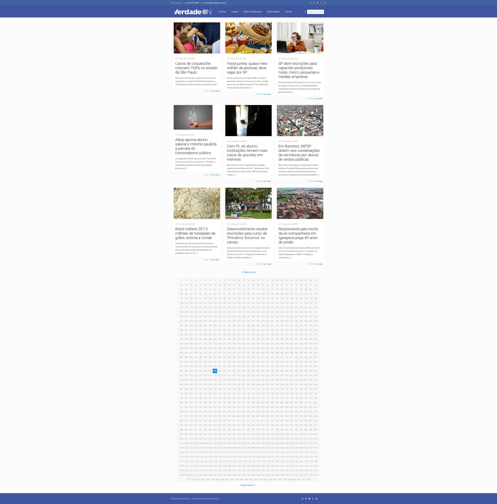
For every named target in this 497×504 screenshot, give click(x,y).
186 (234, 307)
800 (258, 403)
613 (195, 375)
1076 (191, 448)
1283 (217, 480)
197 (286, 307)
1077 (196, 448)
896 (301, 416)
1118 (253, 452)
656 (262, 380)
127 (229, 298)
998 (234, 434)
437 (186, 348)
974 (258, 430)
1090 (258, 448)
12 (234, 280)
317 (306, 326)
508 (248, 357)
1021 (205, 439)
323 (195, 330)
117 (181, 298)
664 (301, 380)
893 (286, 416)
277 (253, 321)
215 (234, 312)
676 (219, 384)
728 (191, 393)
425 (267, 344)
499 (205, 357)
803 (272, 403)
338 (267, 330)
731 (205, 393)
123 (210, 298)
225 (282, 312)
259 (306, 317)
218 (248, 312)
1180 (272, 461)
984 (306, 430)
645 (210, 380)
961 (195, 430)
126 (224, 298)
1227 (220, 470)
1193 (196, 466)
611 (186, 375)
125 (219, 298)
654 (253, 380)
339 (272, 330)
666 (310, 380)
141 (296, 298)
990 (195, 434)
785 (186, 403)
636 (306, 375)
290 (315, 321)
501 (215, 357)
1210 (277, 466)
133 (258, 298)
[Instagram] (324, 3)
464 (315, 348)
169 (291, 303)
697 (181, 389)
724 (310, 389)
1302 (308, 480)
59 (181, 289)
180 (205, 307)
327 (215, 330)
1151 (272, 457)
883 (238, 416)
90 (191, 294)
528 (205, 362)
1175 (248, 461)
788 (200, 403)
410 (195, 344)
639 (181, 380)
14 (244, 280)
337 (262, 330)
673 (205, 384)
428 (282, 344)
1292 (260, 480)
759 (200, 398)
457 (282, 348)
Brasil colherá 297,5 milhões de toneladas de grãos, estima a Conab (195, 233)
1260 (239, 475)
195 (277, 307)
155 (224, 303)
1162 (186, 461)
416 (224, 344)
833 (277, 407)
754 (315, 393)
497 (195, 357)
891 (277, 416)
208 (200, 312)
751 (301, 393)
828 (253, 407)
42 (239, 285)
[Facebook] (314, 3)
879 (219, 416)
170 (296, 303)
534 (234, 362)
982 (296, 430)
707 (229, 389)
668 (181, 384)
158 (238, 303)
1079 (205, 448)
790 (210, 403)
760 (205, 398)
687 (272, 384)
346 (306, 330)
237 (200, 317)
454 (267, 348)
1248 (181, 475)
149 (195, 303)
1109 (210, 452)
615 (205, 375)
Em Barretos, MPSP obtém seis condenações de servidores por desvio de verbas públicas (299, 153)
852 (229, 412)
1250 (191, 475)
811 (310, 403)
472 (215, 353)
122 (205, 298)
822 (224, 407)
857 (253, 412)
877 (210, 416)
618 (219, 375)
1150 (268, 457)
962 (200, 430)
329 (224, 330)
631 (282, 375)
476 (234, 353)
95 (215, 294)
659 (277, 380)
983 (301, 430)
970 (238, 430)
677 (224, 384)
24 (292, 280)
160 (248, 303)
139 (286, 298)
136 (272, 298)
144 (310, 298)
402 (296, 339)
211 (215, 312)
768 (243, 398)
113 (301, 294)
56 (306, 285)
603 (286, 371)
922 (286, 421)
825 (238, 407)
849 (215, 412)
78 (272, 289)
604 (291, 371)
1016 (181, 439)
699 (191, 389)
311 (277, 326)
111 (291, 294)
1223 (201, 470)
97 (225, 294)
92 (201, 294)
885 (248, 416)
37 (215, 285)
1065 (277, 443)
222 (267, 312)
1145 (244, 457)
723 (306, 389)
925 (301, 421)
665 (306, 380)
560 (219, 366)
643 (200, 380)
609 (315, 371)
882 (234, 416)
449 (243, 348)
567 (253, 366)
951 (286, 425)
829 (258, 407)
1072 (311, 443)
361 (238, 335)
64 (205, 289)
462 (306, 348)
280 (267, 321)
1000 (244, 434)
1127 (296, 452)
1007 (277, 434)
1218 (315, 466)
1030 (248, 439)
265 (195, 321)
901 (186, 421)
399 (282, 339)
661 (286, 380)
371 (286, 335)
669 (186, 384)
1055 (229, 443)
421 (248, 344)
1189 (315, 461)
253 (277, 317)
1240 (282, 470)
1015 (315, 434)
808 (296, 403)
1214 (296, 466)
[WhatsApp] (310, 3)
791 (215, 403)
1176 (253, 461)
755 (181, 398)
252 (272, 317)
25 (296, 280)
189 (248, 307)
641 (191, 380)
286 (296, 321)
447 (234, 348)
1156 (296, 457)
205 (186, 312)
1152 (277, 457)
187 (238, 307)
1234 (253, 470)
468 (195, 353)
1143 (234, 457)
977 (272, 430)
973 (253, 430)
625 (253, 375)
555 (195, 366)
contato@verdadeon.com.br (215, 3)
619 (224, 375)
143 (306, 298)
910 (229, 421)
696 (315, 384)
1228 (224, 470)
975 (262, 430)
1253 (205, 475)
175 (181, 307)
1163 (191, 461)
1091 (263, 448)
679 (234, 384)
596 (253, 371)
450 (248, 348)
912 (238, 421)
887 (258, 416)
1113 (229, 452)
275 (243, 321)
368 (272, 335)
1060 (253, 443)
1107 (201, 452)
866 (296, 412)
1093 (272, 448)
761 (210, 398)
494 (181, 357)
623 (243, 375)
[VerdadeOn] (193, 11)
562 (229, 366)
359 (229, 335)
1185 (296, 461)
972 (248, 430)
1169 (220, 461)
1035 (272, 439)
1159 (311, 457)
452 (258, 348)
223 (272, 312)
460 (296, 348)
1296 (279, 480)
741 (253, 393)
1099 (301, 448)
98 (229, 294)
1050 (205, 443)
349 (181, 335)
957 (315, 425)
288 (306, 321)
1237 (268, 470)
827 (248, 407)
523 (181, 362)
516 (286, 357)
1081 (215, 448)
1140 (220, 457)
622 (238, 375)
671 (195, 384)
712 (253, 389)
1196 (210, 466)
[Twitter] (317, 3)
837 (296, 407)
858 (258, 412)
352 (195, 335)
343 (291, 330)
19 (268, 280)
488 (291, 353)
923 (291, 421)
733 (215, 393)
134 (262, 298)
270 (219, 321)
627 (262, 375)
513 (272, 357)
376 (310, 335)
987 (181, 434)
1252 (201, 475)
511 (262, 357)
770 (253, 398)
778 (291, 398)
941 (238, 425)
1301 (303, 480)
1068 (292, 443)
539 (258, 362)
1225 (210, 470)
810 (306, 403)
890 (272, 416)
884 (243, 416)
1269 (282, 475)
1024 (220, 439)
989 (191, 434)
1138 (210, 457)
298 (215, 326)
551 (315, 362)
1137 (205, 457)
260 (310, 317)
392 (248, 339)
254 (282, 317)
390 (238, 339)
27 (306, 280)
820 (215, 407)
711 (248, 389)
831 (267, 407)
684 (258, 384)
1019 (196, 439)
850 (219, 412)
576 (296, 366)
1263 (253, 475)
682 (248, 384)
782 (310, 398)
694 (306, 384)
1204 (248, 466)
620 (229, 375)
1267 (272, 475)
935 (210, 425)
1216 (306, 466)
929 (181, 425)
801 (262, 403)
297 (210, 326)
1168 (215, 461)
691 (291, 384)
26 (301, 280)
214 (229, 312)
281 (272, 321)
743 (262, 393)
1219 (181, 470)
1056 (234, 443)
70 (234, 289)
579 (310, 366)
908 (219, 421)
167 (282, 303)
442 (210, 348)
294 (195, 326)
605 (296, 371)
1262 (248, 475)
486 (282, 353)
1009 (287, 434)
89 (186, 294)
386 (219, 339)
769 (248, 398)
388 (229, 339)
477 (238, 353)
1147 (253, 457)
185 (229, 307)
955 (306, 425)
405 (310, 339)
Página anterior (249, 272)
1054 (224, 443)
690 (286, 384)
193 (267, 307)
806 (286, 403)
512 (267, 357)
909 (224, 421)
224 (277, 312)
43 (244, 285)
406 (315, 339)
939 (229, 425)
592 (234, 371)
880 (224, 416)
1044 (315, 439)
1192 (191, 466)
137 (277, 298)
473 (219, 353)
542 (272, 362)
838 (301, 407)
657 (267, 380)
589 (219, 371)
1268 (277, 475)
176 (186, 307)
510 (258, 357)
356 (215, 335)
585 (200, 371)
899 (315, 416)
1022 (210, 439)
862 (277, 412)
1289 (246, 480)
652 (243, 380)
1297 (284, 480)
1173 (239, 461)
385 (215, 339)
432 (301, 344)
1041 (301, 439)
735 (224, 393)
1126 (292, 452)
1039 (292, 439)
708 (234, 389)
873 (191, 416)
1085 (234, 448)
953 (296, 425)
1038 (287, 439)
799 (253, 403)
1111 (220, 452)
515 (282, 357)
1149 (263, 457)
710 (243, 389)
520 (306, 357)
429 (286, 344)
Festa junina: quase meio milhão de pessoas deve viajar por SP (247, 68)
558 (210, 366)
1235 (258, 470)
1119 (258, 452)
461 (301, 348)
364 (253, 335)
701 (200, 389)
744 (267, 393)
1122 (272, 452)
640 (186, 380)
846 (200, 412)
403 (301, 339)
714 (262, 389)
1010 (292, 434)
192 (262, 307)
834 (282, 407)
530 (215, 362)
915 (253, 421)
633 (291, 375)
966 (219, 430)
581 (181, 371)
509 (253, 357)
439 (195, 348)
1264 (258, 475)
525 (191, 362)
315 (296, 326)
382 (200, 339)
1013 (306, 434)
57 (311, 285)
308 (262, 326)
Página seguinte (247, 485)
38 (220, 285)
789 (205, 403)
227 (291, 312)
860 (267, 412)
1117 (248, 452)
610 (181, 375)
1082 (220, 448)
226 (286, 312)
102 (248, 294)
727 (186, 393)
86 (311, 289)
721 (296, 389)
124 (215, 298)
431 (296, 344)
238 (205, 317)
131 (248, 298)
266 (200, 321)
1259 (234, 475)
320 (181, 330)
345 (301, 330)
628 (267, 375)
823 (229, 407)
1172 (234, 461)
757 (191, 398)
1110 (215, 452)
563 (234, 366)
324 (200, 330)
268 (210, 321)
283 (282, 321)
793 (224, 403)
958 (181, 430)
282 (277, 321)
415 (219, 344)
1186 (301, 461)
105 (262, 294)
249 (258, 317)
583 (191, 371)
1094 (277, 448)
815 (191, 407)
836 (291, 407)
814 (186, 407)
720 (291, 389)
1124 (282, 452)
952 (291, 425)
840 (310, 407)
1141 (224, 457)
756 (186, 398)
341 (282, 330)
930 (186, 425)
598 (262, 371)
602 (282, 371)
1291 (256, 480)
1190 (181, 466)
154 (219, 303)
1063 (268, 443)
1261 (244, 475)
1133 (186, 457)
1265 (263, 475)
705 (219, 389)
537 (248, 362)
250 (262, 317)
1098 (296, 448)
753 (310, 393)
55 (301, 285)
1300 (299, 480)
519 (301, 357)
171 (301, 303)
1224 (205, 470)
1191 (186, 466)
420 (243, 344)
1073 (315, 443)
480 (253, 353)
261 (315, 317)
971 (243, 430)
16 (253, 280)
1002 (253, 434)
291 (181, 326)
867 (301, 412)
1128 (301, 452)
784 (181, 403)
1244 (301, 470)
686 (267, 384)
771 (258, 398)
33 (196, 285)
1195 (205, 466)
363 (248, 335)
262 (181, 321)
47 (263, 285)
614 (200, 375)
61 (191, 289)
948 (272, 425)
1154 (287, 457)
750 (296, 393)
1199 (224, 466)
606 (301, 371)
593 (238, 371)
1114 (234, 452)
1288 (241, 480)
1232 (244, 470)
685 (262, 384)
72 (244, 289)
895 (296, 416)
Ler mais (215, 91)
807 (291, 403)
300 (224, 326)
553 (186, 366)
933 (200, 425)
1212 (287, 466)
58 (316, 285)
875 (200, 416)
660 (282, 380)
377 (315, 335)
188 (243, 307)
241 (219, 317)
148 (191, 303)
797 (243, 403)
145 (315, 298)
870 (315, 412)
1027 (234, 439)
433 (306, 344)
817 (200, 407)
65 (210, 289)
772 (262, 398)
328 (219, 330)
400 (286, 339)
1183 (287, 461)
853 (234, 412)
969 (234, 430)
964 (210, 430)
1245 (306, 470)
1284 (222, 480)
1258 (229, 475)
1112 (224, 452)
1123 (277, 452)
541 (267, 362)
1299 (294, 480)
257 (296, 317)
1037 (282, 439)
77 (268, 289)
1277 (189, 480)
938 (224, 425)
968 (229, 430)
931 (191, 425)
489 (296, 353)
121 (200, 298)
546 (291, 362)
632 (286, 375)
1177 (258, 461)
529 (210, 362)
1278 (193, 480)
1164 (196, 461)
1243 (296, 470)
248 (253, 317)
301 (229, 326)
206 (191, 312)
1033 (263, 439)
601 (277, 371)
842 (181, 412)
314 (291, 326)
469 (200, 353)
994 (215, 434)
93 (205, 294)
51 (282, 285)
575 (291, 366)
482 (262, 353)
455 (272, 348)
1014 (311, 434)
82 (292, 289)
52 (287, 285)
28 (311, 280)
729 (195, 393)
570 (267, 366)
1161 (181, 461)
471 (210, 353)
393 (253, 339)
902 (191, 421)
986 (315, 430)
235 (191, 317)
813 (181, 407)
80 (282, 289)
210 (210, 312)
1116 (244, 452)
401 (291, 339)
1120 (263, 452)
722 (301, 389)
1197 (215, 466)
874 (195, 416)
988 (186, 434)
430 (291, 344)
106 (267, 294)
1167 (210, 461)
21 (277, 280)
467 (191, 353)
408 (186, 344)
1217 (311, 466)
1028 (239, 439)
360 (234, 335)
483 (267, 353)
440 (200, 348)
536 (243, 362)
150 (200, 303)
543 (277, 362)
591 (229, 371)
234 (186, 317)
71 (239, 289)
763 (219, 398)
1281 (208, 480)
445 (224, 348)
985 (310, 430)
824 (234, 407)
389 (234, 339)
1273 (301, 475)
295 (200, 326)
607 (306, 371)
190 (253, 307)
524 (186, 362)
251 (267, 317)
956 (310, 425)
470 (205, 353)
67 (220, 289)
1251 (196, 475)
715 (267, 389)
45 (253, 285)
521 (310, 357)
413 (210, 344)
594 (243, 371)
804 (277, 403)
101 (243, 294)
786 (191, 403)
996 (224, 434)
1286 (232, 480)
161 (253, 303)
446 (229, 348)
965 (215, 430)
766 (234, 398)
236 (195, 317)
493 (315, 353)
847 (205, 412)
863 (282, 412)
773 (267, 398)
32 (191, 285)
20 (272, 280)
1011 (296, 434)
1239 (277, 470)
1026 (229, 439)
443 (215, 348)
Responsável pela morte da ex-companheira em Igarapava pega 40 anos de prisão (298, 235)
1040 (296, 439)
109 (282, 294)
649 (229, 380)
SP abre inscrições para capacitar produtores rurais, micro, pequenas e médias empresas (298, 70)
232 (315, 312)
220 (258, 312)
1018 (191, 439)
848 (210, 412)
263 (186, 321)
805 (282, 403)
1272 (296, 475)
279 (262, 321)
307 (258, 326)
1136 (201, 457)
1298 (289, 480)
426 (272, 344)
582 (186, 371)
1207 (263, 466)
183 (219, 307)
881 (229, 416)
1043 (311, 439)
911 (234, 421)
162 (258, 303)
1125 (287, 452)
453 (262, 348)
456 (277, 348)
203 (315, 307)
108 (277, 294)
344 (296, 330)
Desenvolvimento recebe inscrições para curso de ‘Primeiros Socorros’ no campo (247, 235)
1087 (244, 448)
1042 (306, 439)
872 (186, 416)
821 (219, 407)
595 (248, 371)
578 (306, 366)
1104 (186, 452)
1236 (263, 470)
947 (267, 425)
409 (191, 344)
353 (200, 335)
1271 (292, 475)
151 (205, 303)
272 (229, 321)
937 (219, 425)
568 (258, 366)
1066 (282, 443)
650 (234, 380)
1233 (248, 470)
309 (267, 326)
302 (234, 326)
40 (229, 285)
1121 (268, 452)
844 (191, 412)
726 (181, 393)
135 (267, 298)
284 (286, 321)
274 (238, 321)
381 (195, 339)
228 (296, 312)
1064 (272, 443)
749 (291, 393)
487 (286, 353)
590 (224, 371)
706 (224, 389)
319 (315, 326)
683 (253, 384)
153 (215, 303)
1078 (201, 448)
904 (200, 421)
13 (239, 280)
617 (215, 375)
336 (258, 330)
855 (243, 412)
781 (306, 398)
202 (310, 307)
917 (262, 421)
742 (258, 393)
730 (200, 393)
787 (195, 403)
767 (238, 398)
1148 (258, 457)
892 (282, 416)
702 (205, 389)
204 (181, 312)
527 (200, 362)
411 (200, 344)
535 (238, 362)
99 (234, 294)
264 (191, 321)
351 (191, 335)
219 (253, 312)
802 (267, 403)
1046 (186, 443)
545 (286, 362)
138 (282, 298)
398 (277, 339)
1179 (268, 461)
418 (234, 344)
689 (282, 384)
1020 (201, 439)
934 (205, 425)
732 (210, 393)
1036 (277, 439)
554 (191, 366)
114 (306, 294)
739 (243, 393)
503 (224, 357)
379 (186, 339)
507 (243, 357)
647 (219, 380)
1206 (258, 466)
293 (191, 326)
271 (224, 321)
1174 (244, 461)
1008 (282, 434)
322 (191, 330)
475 (229, 353)
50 (277, 285)
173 (310, 303)
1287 (236, 480)
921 (282, 421)
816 (195, 407)
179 (200, 307)
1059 (248, 443)
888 (262, 416)
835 (286, 407)
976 (267, 430)
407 (181, 344)
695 (310, 384)
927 (310, 421)
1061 (258, 443)
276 (248, 321)
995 (219, 434)
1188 (311, 461)
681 (243, 384)
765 (229, 398)
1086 (239, 448)
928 (315, 421)
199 (296, 307)
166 (277, 303)
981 (291, 430)
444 (219, 348)
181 (210, 307)
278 (258, 321)
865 (291, 412)
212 (219, 312)
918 (267, 421)
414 (215, 344)
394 (258, 339)
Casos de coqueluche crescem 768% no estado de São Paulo (196, 68)
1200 (229, 466)
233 (181, 317)
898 (310, 416)
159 (243, 303)
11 (229, 280)
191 (258, 307)
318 (310, 326)
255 (286, 317)
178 (195, 307)
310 (272, 326)
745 (272, 393)
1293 (265, 480)
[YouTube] (321, 3)
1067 (287, 443)
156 (229, 303)
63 (201, 289)
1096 (287, 448)
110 (286, 294)
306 (253, 326)
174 (315, 303)
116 (315, 294)
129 (238, 298)
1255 (215, 475)
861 (272, 412)
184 (224, 307)
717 (277, 389)
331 (234, 330)
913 (243, 421)
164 (267, 303)
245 (238, 317)
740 (248, 393)
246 (243, 317)
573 (282, 366)
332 (238, 330)
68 (225, 289)
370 (282, 335)
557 (205, 366)
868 (306, 412)
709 (238, 389)
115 (310, 294)
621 (234, 375)
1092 (268, 448)
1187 (306, 461)
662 (291, 380)
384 (210, 339)
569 (262, 366)
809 (301, 403)
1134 (191, 457)
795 (234, 403)
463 (310, 348)
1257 (224, 475)
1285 (227, 480)
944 (253, 425)
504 (229, 357)
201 (306, 307)
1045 (181, 443)
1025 (224, 439)
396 (267, 339)
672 (200, 384)
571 (272, 366)
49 (272, 285)
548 (301, 362)
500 (210, 357)
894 (291, 416)
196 (282, 307)
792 (219, 403)
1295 (275, 480)
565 (243, 366)
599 (267, 371)
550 (310, 362)
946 (262, 425)
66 (215, 289)
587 (210, 371)
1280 (203, 480)
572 (277, 366)
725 (315, 389)
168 (286, 303)
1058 (244, 443)
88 (181, 294)
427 (277, 344)
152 (210, 303)
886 (253, 416)
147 (186, 303)
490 (301, 353)
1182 (282, 461)
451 (253, 348)
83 (296, 289)
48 (268, 285)
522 (315, 357)
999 (238, 434)
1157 (301, 457)
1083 (224, 448)
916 (258, 421)
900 (181, 421)
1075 (186, 448)
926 (306, 421)
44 (248, 285)
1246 (311, 470)
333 (243, 330)
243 (229, 317)
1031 (253, 439)
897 (306, 416)
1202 (239, 466)
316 (301, 326)
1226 (215, 470)
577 (301, 366)
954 (301, 425)
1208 (268, 466)
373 (296, 335)
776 (282, 398)
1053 (220, 443)
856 (248, 412)
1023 (215, 439)
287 (301, 321)
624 (248, 375)
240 (215, 317)
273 (234, 321)
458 (286, 348)
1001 (248, 434)
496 (191, 357)
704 (215, 389)
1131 (315, 452)
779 (296, 398)
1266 (268, 475)
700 (195, 389)
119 (191, 298)
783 (315, 398)
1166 (205, 461)
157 (234, 303)
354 (205, 335)
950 (282, 425)
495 (186, 357)
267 (205, 321)
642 (195, 380)
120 (195, 298)
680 (238, 384)
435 (315, 344)
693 (301, 384)
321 (186, 330)
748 (286, 393)
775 (277, 398)
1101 (311, 448)
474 (224, 353)
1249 (186, 475)
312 (282, 326)
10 (225, 280)
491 (306, 353)
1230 (234, 470)
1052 (215, 443)
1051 (210, 443)
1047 (191, 443)
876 (205, 416)
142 (301, 298)
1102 (315, 448)
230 (306, 312)
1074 (181, 448)
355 (210, 335)
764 (224, 398)
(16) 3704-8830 (193, 3)
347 (310, 330)
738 (238, 393)
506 (238, 357)
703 (210, 389)
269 (215, 321)
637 (310, 375)
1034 (268, 439)
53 (292, 285)
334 (248, 330)
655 (258, 380)
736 (229, 393)
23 (287, 280)
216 (238, 312)
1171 (229, 461)
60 (186, 289)
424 (262, 344)
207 (195, 312)
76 (263, 289)
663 (296, 380)
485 (277, 353)
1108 (205, 452)
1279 (198, 480)
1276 (315, 475)
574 (286, 366)
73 (248, 289)
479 (248, 353)
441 (205, 348)
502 (219, 357)
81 (287, 289)
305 (248, 326)
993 (210, 434)
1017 (186, 439)
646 (215, 380)
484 (272, 353)
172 (306, 303)
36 (210, 285)
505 (234, 357)
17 (258, 280)
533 (229, 362)
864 (286, 412)
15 (248, 280)
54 (296, 285)
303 (238, 326)
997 (229, 434)
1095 (282, 448)
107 (272, 294)
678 (229, 384)
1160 (315, 457)
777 (286, 398)
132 (253, 298)
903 (195, 421)
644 (205, 380)
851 (224, 412)
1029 (244, 439)
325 (205, 330)
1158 (306, 457)
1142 (229, 457)
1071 (306, 443)
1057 (239, 443)
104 (258, 294)
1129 (306, 452)
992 (205, 434)
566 (248, 366)
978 (277, 430)
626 (258, 375)
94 (210, 294)
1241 (287, 470)
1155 (292, 457)
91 (196, 294)
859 (262, 412)
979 (282, 430)
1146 (248, 457)
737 (234, 393)
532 (224, 362)
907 (215, 421)
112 (296, 294)
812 (315, 403)
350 (186, 335)
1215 (301, 466)
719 (286, 389)
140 (291, 298)
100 (238, 294)
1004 (263, 434)
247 (248, 317)
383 (205, 339)
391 (243, 339)
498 (200, 357)
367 (267, 335)
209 (205, 312)
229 (301, 312)
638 (315, 375)
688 (277, 384)
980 (286, 430)
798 (248, 403)
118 (186, 298)
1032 (258, 439)
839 (306, 407)
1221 (191, 470)
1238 (272, 470)
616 (210, 375)
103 (253, 294)
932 (195, 425)
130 (243, 298)
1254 (210, 475)
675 (215, 384)
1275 (311, 475)
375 (306, 335)
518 (296, 357)
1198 (220, 466)
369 (277, 335)
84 (301, 289)
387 (224, 339)
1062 (263, 443)
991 (200, 434)
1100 (306, 448)
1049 (201, 443)
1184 (292, 461)
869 (310, 412)
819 (210, 407)
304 (243, 326)
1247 (315, 470)
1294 (270, 480)
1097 (292, 448)
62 (196, 289)
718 (282, 389)
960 (191, 430)
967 (224, 430)
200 (301, 307)
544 (282, 362)
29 (316, 280)
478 (243, 353)
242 (224, 317)
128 (234, 298)
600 (272, 371)
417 (229, 344)
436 (181, 348)
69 (229, 289)
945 (258, 425)
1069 (296, 443)
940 (234, 425)
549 (306, 362)
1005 (268, 434)
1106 (196, 452)
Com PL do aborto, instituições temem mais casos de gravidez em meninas (247, 153)
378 (181, 339)
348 (315, 330)
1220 (186, 470)
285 (291, 321)
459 (291, 348)
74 (253, 289)
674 (210, 384)
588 (215, 371)
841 (315, 407)
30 (181, 285)
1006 (272, 434)
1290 (251, 480)
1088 (248, 448)
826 (243, 407)
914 (248, 421)
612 (191, 375)
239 (210, 317)
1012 (301, 434)
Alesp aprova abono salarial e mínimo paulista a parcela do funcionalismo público (196, 146)
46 (258, 285)
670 (191, 384)
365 (258, 335)
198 (291, 307)
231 (310, 312)
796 (238, 403)
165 (272, 303)
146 (181, 303)
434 (310, 344)
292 (186, 326)
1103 (181, 452)
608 (310, 371)
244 (234, 317)
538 (253, 362)
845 (195, 412)
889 (267, 416)
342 (286, 330)
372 (291, 335)
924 (296, 421)
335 (253, 330)
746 (277, 393)
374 (301, 335)
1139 (215, 457)
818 (205, 407)
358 (224, 335)
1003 (258, 434)
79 (277, 289)
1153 (282, 457)
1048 (196, 443)
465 (181, 353)
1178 (263, 461)
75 (258, 289)
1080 (210, 448)
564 (238, 366)
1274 (306, 475)
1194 (201, 466)
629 (272, 375)
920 (277, 421)
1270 (287, 475)
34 (201, 285)
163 (262, 303)
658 (272, 380)
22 (282, 280)
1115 (239, 452)
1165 (201, 461)
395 (262, 339)
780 (301, 398)
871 (181, 416)
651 (238, 380)
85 (306, 289)
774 (272, 398)
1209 (272, 466)
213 (224, 312)
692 (296, 384)
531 (219, 362)
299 (219, 326)
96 (220, 294)
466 (186, 353)
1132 (181, 457)
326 (210, 330)
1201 (234, 466)
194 (272, 307)
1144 (239, 457)
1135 (196, 457)
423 (258, 344)
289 (310, 321)
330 (229, 330)
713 (258, 389)
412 (205, 344)
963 (205, 430)
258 (301, 317)
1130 (311, 452)
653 (248, 380)
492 (310, 353)
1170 (224, 461)
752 (306, 393)
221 (262, 312)
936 (215, 425)
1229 (229, 470)
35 (205, 285)
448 (238, 348)
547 (296, 362)
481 (258, 353)
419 (238, 344)
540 (262, 362)
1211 (282, 466)
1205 (253, 466)
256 (291, 317)
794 (229, 403)
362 (243, 335)
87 (316, 289)
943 (248, 425)
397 (272, 339)
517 (291, 357)
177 (191, 307)
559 (215, 366)
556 (200, 366)
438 (191, 348)
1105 (191, 452)
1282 (212, 480)
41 (234, 285)
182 (215, 307)
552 (181, 366)
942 (243, 425)
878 (215, 416)
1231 (239, 470)
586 (205, 371)
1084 (229, 448)
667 (315, 380)
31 (186, 285)
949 (277, 425)
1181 (277, 461)
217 (243, 312)
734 (219, 393)
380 (191, 339)
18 (263, 280)
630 (277, 375)
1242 (292, 470)
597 (258, 371)
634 (296, 375)
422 (253, 344)
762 (215, 398)
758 (195, 398)
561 (224, 366)
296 (205, 326)
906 (210, 421)
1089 (253, 448)
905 (205, 421)
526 (195, 362)
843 (186, 412)
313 (286, 326)
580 (315, 366)
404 (306, 339)
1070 (301, 443)
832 (272, 407)
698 (186, 389)
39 (225, 285)
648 (224, 380)
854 (238, 412)
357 (219, 335)
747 (282, 393)
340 (277, 330)
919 (272, 421)
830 (262, 407)
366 (262, 335)
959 (186, 430)
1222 (196, 470)
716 (272, 389)
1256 (220, 475)
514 (277, 357)
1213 (292, 466)
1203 (244, 466)
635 (301, 375)
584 (195, 371)
